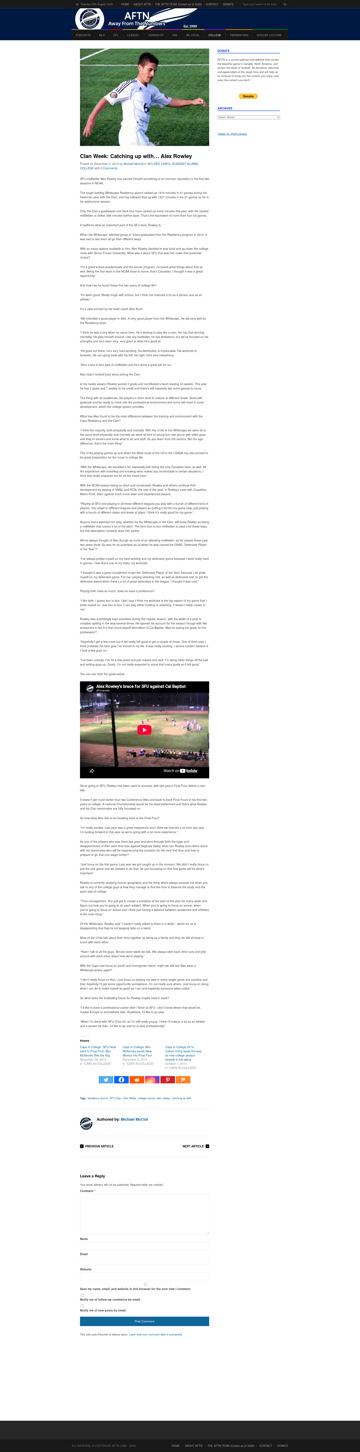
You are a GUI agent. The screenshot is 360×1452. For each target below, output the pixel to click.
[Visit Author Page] (86, 1123)
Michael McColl (134, 164)
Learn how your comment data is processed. (156, 1334)
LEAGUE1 (133, 35)
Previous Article (99, 1146)
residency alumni (98, 1098)
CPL (116, 35)
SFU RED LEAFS (159, 164)
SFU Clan (115, 1098)
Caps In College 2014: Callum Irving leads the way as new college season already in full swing (183, 1053)
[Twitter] (106, 1081)
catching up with (181, 1098)
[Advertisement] (249, 204)
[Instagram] (152, 1081)
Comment (87, 1191)
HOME (125, 4)
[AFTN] (141, 18)
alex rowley (163, 1098)
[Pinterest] (167, 1081)
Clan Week (129, 1098)
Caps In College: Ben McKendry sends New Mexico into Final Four (137, 1051)
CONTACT (212, 4)
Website (85, 1269)
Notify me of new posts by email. (103, 1310)
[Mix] (183, 1081)
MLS (102, 35)
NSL (175, 35)
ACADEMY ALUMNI (185, 164)
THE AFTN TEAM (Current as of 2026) (178, 4)
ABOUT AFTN (142, 4)
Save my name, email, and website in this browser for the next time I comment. (135, 1289)
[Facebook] (121, 1081)
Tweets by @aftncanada (232, 134)
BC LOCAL (193, 35)
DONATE (228, 4)
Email (84, 1254)
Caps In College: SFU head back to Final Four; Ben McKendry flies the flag (98, 1051)
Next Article (193, 1146)
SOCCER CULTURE (269, 35)
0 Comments (109, 168)
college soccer (146, 1098)
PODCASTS (83, 35)
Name (84, 1239)
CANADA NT (156, 35)
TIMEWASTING (239, 35)
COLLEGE (215, 35)
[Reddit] (137, 1081)
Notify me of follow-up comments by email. (110, 1299)
